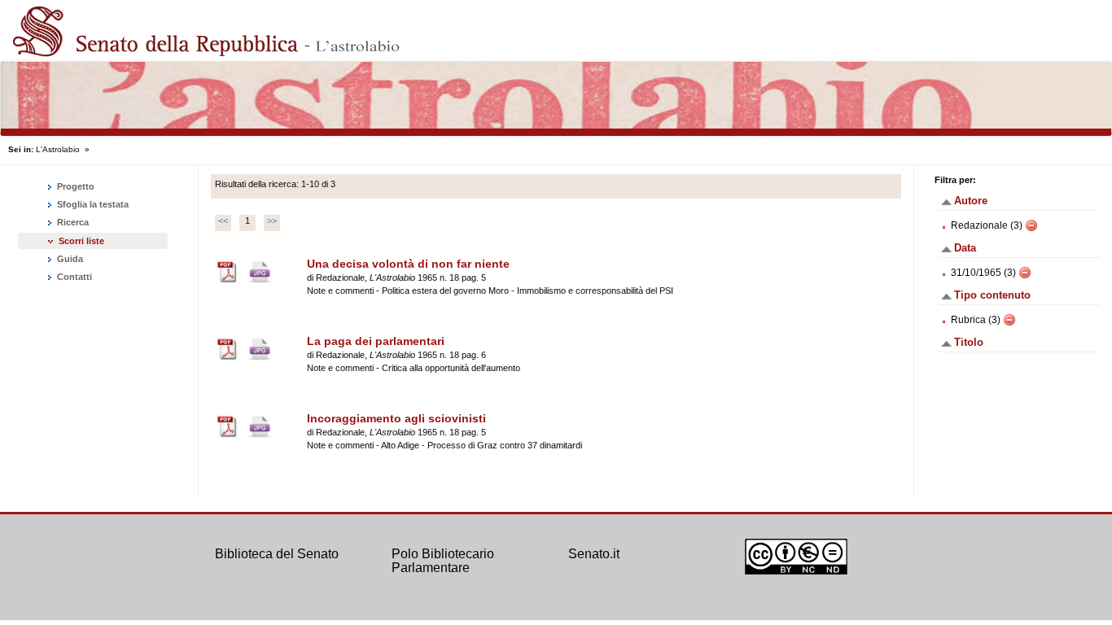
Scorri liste (81, 241)
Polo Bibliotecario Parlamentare (443, 561)
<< (223, 220)
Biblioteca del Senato (277, 554)
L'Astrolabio (58, 149)
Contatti (73, 277)
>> (272, 220)
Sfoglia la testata (92, 204)
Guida (69, 259)
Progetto (74, 186)
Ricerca (72, 222)
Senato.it (593, 554)
